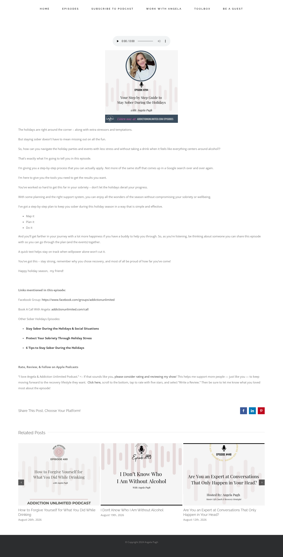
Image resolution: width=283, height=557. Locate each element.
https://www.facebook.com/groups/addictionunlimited (78, 300)
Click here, (94, 382)
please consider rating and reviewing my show (145, 376)
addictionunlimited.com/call (70, 309)
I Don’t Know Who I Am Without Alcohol (132, 510)
